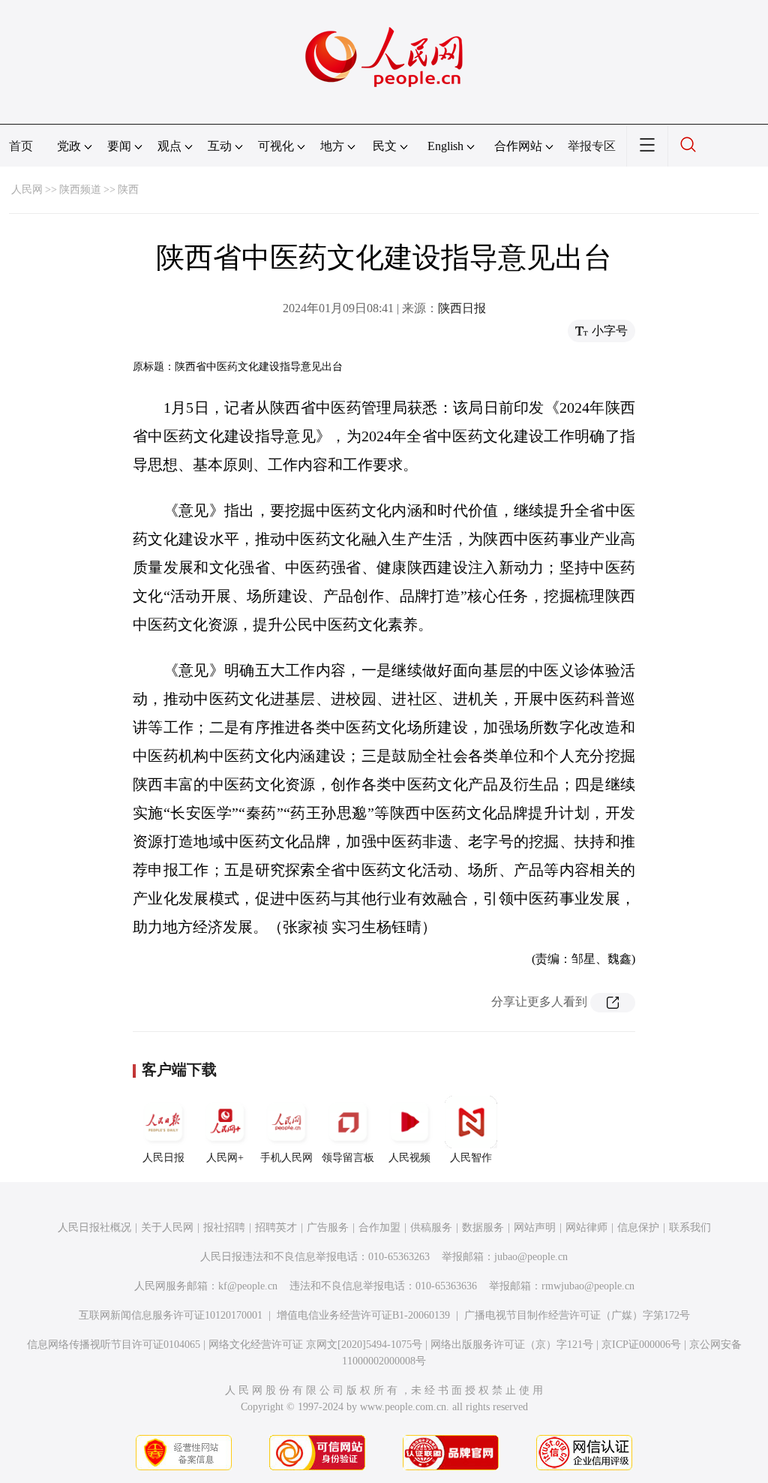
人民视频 (409, 1157)
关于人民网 (167, 1227)
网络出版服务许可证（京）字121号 (511, 1344)
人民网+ (225, 1157)
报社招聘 (224, 1227)
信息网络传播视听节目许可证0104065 (113, 1344)
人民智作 (471, 1157)
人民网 (27, 189)
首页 (21, 146)
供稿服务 (431, 1227)
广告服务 (328, 1227)
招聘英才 (276, 1227)
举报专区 (592, 146)
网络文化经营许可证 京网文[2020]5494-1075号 (315, 1344)
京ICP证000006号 (641, 1344)
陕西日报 (462, 308)
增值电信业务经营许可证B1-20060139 (363, 1315)
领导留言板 (348, 1157)
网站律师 (587, 1227)
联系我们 (690, 1227)
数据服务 (483, 1227)
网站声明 (535, 1227)
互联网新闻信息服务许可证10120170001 (170, 1315)
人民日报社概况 (94, 1227)
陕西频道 (80, 189)
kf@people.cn (248, 1286)
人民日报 (163, 1157)
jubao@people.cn (531, 1256)
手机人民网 (286, 1157)
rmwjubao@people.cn (588, 1286)
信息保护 (638, 1227)
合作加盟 (379, 1227)
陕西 (128, 189)
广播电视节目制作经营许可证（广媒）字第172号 (577, 1315)
